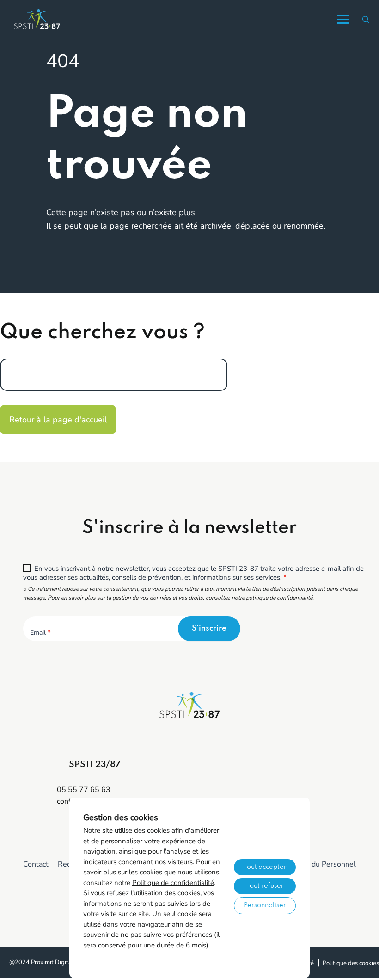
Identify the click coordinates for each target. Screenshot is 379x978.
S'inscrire (209, 628)
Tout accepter (265, 867)
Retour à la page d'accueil (58, 419)
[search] (365, 19)
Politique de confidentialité (173, 882)
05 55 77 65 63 (83, 790)
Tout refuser (265, 886)
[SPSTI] (37, 19)
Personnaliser (265, 905)
